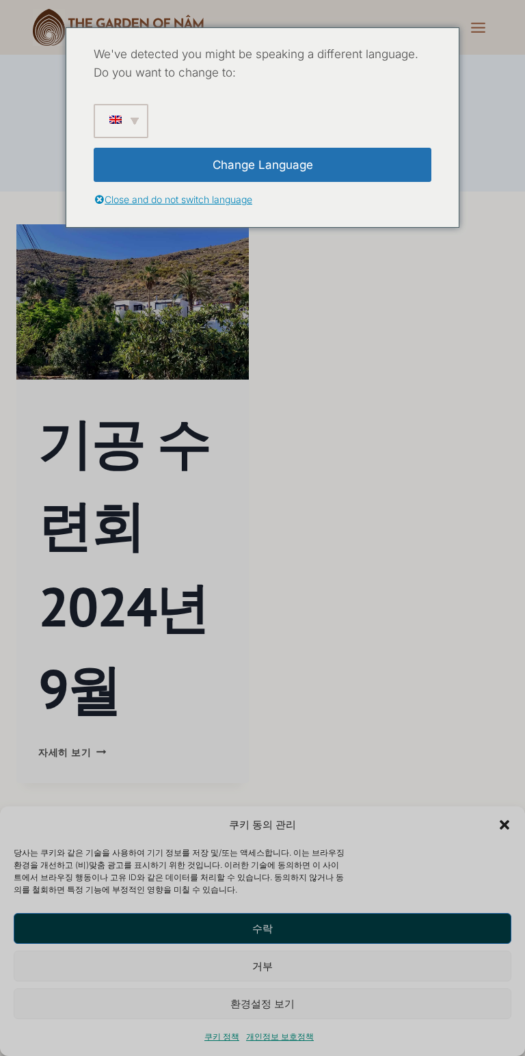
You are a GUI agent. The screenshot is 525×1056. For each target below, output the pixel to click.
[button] (504, 825)
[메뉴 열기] (477, 27)
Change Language (263, 165)
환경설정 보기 (262, 1003)
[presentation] (132, 302)
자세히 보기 (72, 752)
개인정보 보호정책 (280, 1036)
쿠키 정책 (221, 1036)
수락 (262, 928)
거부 (262, 966)
